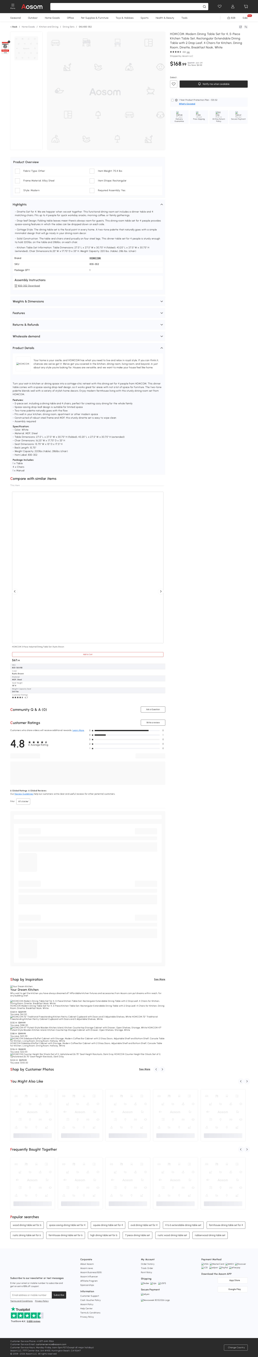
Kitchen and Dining (48, 27)
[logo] (32, 6)
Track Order (147, 1268)
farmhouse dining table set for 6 (66, 1235)
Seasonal (15, 17)
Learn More (78, 730)
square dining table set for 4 (108, 1225)
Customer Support (89, 1296)
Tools (184, 17)
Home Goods (52, 17)
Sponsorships (87, 1285)
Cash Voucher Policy (90, 1300)
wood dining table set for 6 (27, 1225)
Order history (148, 1264)
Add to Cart (87, 654)
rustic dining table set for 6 (27, 1235)
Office (70, 17)
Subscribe (59, 1295)
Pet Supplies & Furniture (95, 17)
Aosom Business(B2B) (91, 1272)
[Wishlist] (219, 7)
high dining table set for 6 (103, 1235)
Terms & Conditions (90, 1312)
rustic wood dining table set (172, 1235)
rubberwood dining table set (210, 1235)
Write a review (153, 722)
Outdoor (33, 17)
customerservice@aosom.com (51, 1344)
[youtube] (25, 1270)
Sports (144, 17)
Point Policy (146, 1272)
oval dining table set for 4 (144, 1225)
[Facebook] (12, 1270)
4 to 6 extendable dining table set (183, 1225)
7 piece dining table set (137, 1235)
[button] (87, 204)
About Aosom (87, 1264)
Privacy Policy (42, 1301)
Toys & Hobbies (125, 17)
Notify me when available (215, 84)
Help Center (86, 1308)
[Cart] (246, 7)
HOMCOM (95, 258)
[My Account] (233, 6)
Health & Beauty (165, 17)
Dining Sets (69, 27)
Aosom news (86, 1268)
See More (159, 979)
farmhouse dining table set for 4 (226, 1225)
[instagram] (19, 1270)
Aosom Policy (86, 1304)
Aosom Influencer (89, 1276)
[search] (204, 6)
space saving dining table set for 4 (67, 1225)
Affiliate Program (89, 1281)
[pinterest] (32, 1270)
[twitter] (39, 1270)
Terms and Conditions (21, 1301)
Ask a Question (153, 709)
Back (14, 27)
